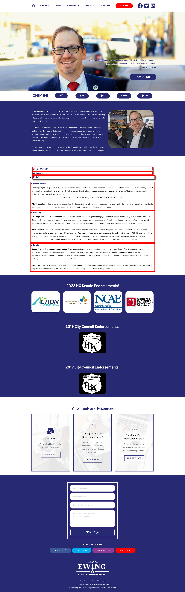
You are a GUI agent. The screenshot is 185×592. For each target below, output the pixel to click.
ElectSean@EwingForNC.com (86, 584)
